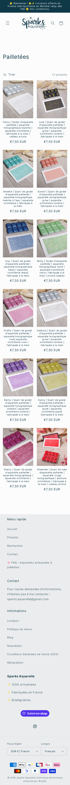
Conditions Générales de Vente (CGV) (32, 654)
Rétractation (15, 662)
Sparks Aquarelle (26, 777)
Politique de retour (19, 629)
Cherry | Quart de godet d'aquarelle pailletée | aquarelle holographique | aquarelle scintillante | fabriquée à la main (18, 475)
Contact (12, 554)
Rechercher (15, 545)
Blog (10, 637)
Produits (12, 537)
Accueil (12, 529)
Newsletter (14, 645)
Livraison (13, 620)
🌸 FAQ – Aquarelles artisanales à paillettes (29, 565)
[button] (7, 23)
